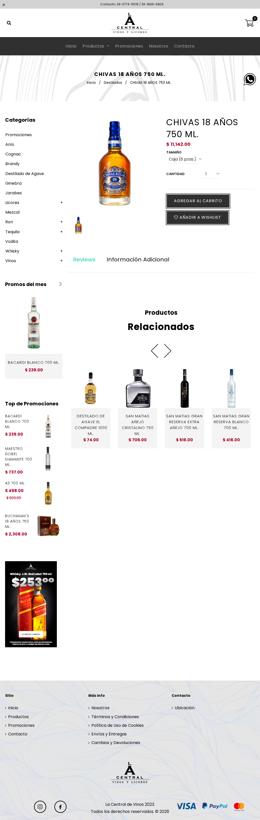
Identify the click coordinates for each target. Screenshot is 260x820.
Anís (9, 144)
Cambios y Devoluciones (115, 743)
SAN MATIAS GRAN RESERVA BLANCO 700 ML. (231, 421)
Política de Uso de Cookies (117, 725)
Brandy (12, 164)
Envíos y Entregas (109, 734)
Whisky (12, 251)
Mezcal (12, 212)
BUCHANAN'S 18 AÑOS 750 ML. (17, 521)
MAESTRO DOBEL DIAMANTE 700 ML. (18, 456)
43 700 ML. (15, 483)
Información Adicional (138, 259)
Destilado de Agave (24, 174)
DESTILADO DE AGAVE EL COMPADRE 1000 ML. (91, 424)
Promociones (129, 46)
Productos (94, 46)
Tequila (12, 232)
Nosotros (158, 46)
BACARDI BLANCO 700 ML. (34, 362)
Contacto (184, 46)
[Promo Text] (33, 604)
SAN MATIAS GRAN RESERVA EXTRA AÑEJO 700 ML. (184, 421)
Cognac (13, 154)
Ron (9, 222)
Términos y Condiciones (115, 717)
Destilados (113, 82)
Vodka (11, 241)
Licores (12, 203)
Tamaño (174, 152)
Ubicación (184, 708)
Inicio (71, 46)
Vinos (10, 261)
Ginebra (13, 183)
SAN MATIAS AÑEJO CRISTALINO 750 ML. (138, 424)
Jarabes (13, 193)
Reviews (84, 259)
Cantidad (175, 173)
